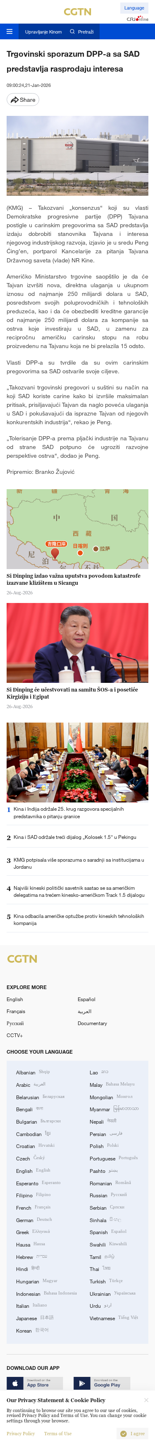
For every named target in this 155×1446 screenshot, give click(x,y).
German (34, 1219)
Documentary (92, 1023)
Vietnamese (114, 1317)
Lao (99, 1072)
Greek (33, 1231)
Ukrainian (113, 1293)
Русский (15, 1023)
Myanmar (114, 1108)
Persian (106, 1133)
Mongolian (111, 1096)
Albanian (33, 1072)
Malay (112, 1084)
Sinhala (105, 1219)
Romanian (110, 1183)
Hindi (27, 1268)
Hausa (30, 1244)
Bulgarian (38, 1121)
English (15, 999)
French (33, 1207)
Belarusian (40, 1096)
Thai (100, 1268)
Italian (31, 1305)
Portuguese (114, 1158)
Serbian (107, 1207)
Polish (104, 1145)
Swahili (108, 1244)
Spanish (108, 1231)
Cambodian (33, 1133)
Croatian (35, 1145)
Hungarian (36, 1281)
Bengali (29, 1108)
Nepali (103, 1121)
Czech (30, 1158)
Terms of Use (58, 1433)
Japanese (35, 1317)
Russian (108, 1195)
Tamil (102, 1256)
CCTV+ (15, 1035)
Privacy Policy (21, 1433)
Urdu (101, 1305)
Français (16, 1011)
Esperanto (38, 1183)
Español (86, 999)
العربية (84, 1011)
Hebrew (31, 1256)
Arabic (30, 1084)
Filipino (33, 1195)
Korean (32, 1330)
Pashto (104, 1170)
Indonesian (46, 1293)
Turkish (106, 1281)
